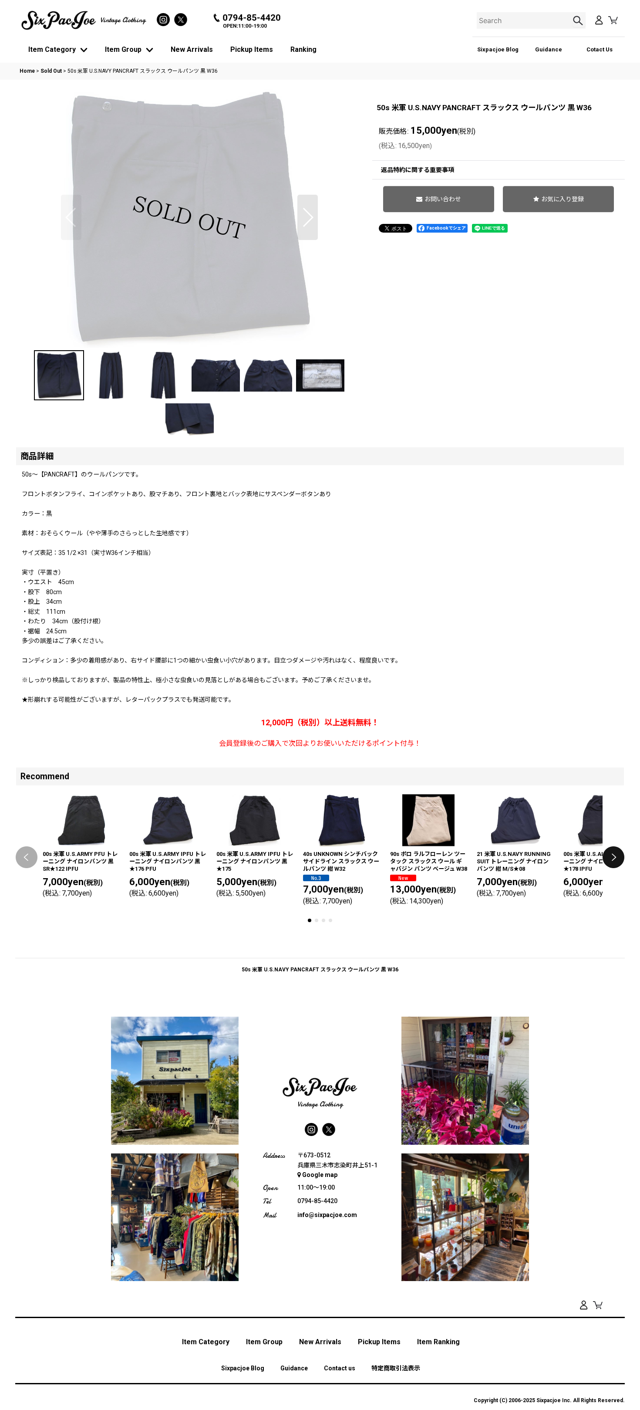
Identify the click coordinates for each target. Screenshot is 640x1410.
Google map (319, 1174)
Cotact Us (599, 49)
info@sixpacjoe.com (327, 1214)
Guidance (548, 49)
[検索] (579, 20)
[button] (71, 217)
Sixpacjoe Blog (498, 49)
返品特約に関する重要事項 (417, 169)
